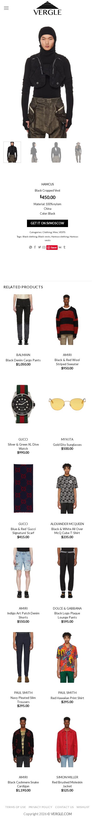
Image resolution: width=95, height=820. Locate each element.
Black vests (44, 236)
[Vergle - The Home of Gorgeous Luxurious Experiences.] (47, 8)
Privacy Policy (40, 807)
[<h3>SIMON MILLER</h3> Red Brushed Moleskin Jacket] (67, 742)
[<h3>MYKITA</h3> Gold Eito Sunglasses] (67, 404)
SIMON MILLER (67, 777)
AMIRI (67, 355)
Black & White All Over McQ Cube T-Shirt (67, 531)
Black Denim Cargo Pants (23, 360)
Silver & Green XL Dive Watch (23, 446)
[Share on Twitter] (39, 247)
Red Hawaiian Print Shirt (67, 698)
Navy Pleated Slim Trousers (23, 700)
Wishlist (83, 807)
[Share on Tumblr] (64, 247)
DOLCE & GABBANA (67, 608)
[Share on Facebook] (34, 247)
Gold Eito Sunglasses (67, 444)
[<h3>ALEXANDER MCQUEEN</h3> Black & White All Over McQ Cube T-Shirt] (67, 488)
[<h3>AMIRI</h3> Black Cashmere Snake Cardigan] (23, 742)
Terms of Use (15, 807)
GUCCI (23, 439)
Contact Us (64, 807)
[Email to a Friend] (43, 247)
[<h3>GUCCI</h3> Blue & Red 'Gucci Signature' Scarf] (23, 488)
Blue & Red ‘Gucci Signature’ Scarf (23, 531)
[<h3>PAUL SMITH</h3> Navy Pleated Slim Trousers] (23, 657)
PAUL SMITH (23, 693)
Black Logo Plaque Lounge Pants (67, 615)
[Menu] (6, 8)
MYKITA (67, 439)
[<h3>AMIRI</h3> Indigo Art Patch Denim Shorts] (23, 573)
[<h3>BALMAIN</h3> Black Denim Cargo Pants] (23, 319)
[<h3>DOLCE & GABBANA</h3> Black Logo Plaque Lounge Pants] (67, 573)
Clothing (47, 232)
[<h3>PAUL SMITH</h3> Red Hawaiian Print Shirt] (67, 657)
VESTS (62, 232)
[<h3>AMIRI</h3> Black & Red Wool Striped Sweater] (67, 319)
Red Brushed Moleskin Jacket (67, 784)
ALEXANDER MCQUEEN (67, 524)
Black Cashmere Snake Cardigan (23, 784)
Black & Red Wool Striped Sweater (67, 362)
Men (55, 232)
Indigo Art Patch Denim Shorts (23, 615)
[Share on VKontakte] (60, 247)
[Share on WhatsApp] (30, 247)
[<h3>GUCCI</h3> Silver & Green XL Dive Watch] (23, 404)
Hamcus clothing (60, 236)
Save (54, 247)
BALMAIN (23, 355)
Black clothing (30, 236)
